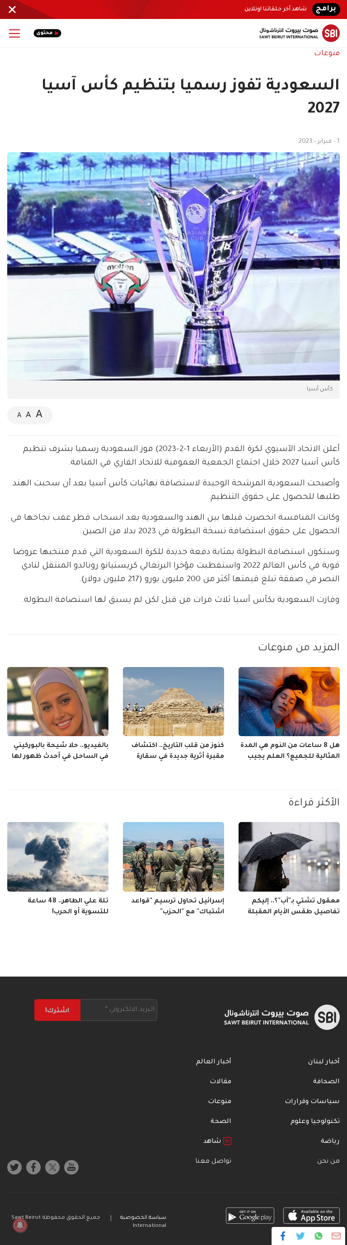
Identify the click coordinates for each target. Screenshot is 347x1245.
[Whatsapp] (318, 1236)
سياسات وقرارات (312, 1102)
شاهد (213, 1142)
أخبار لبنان (324, 1062)
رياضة (330, 1142)
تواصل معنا (213, 1161)
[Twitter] (301, 1236)
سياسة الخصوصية (143, 1218)
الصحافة (326, 1082)
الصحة (221, 1122)
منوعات (327, 54)
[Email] (336, 1236)
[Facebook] (283, 1236)
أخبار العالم (213, 1062)
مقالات (220, 1082)
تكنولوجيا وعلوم (315, 1122)
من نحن (328, 1161)
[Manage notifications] (20, 1225)
